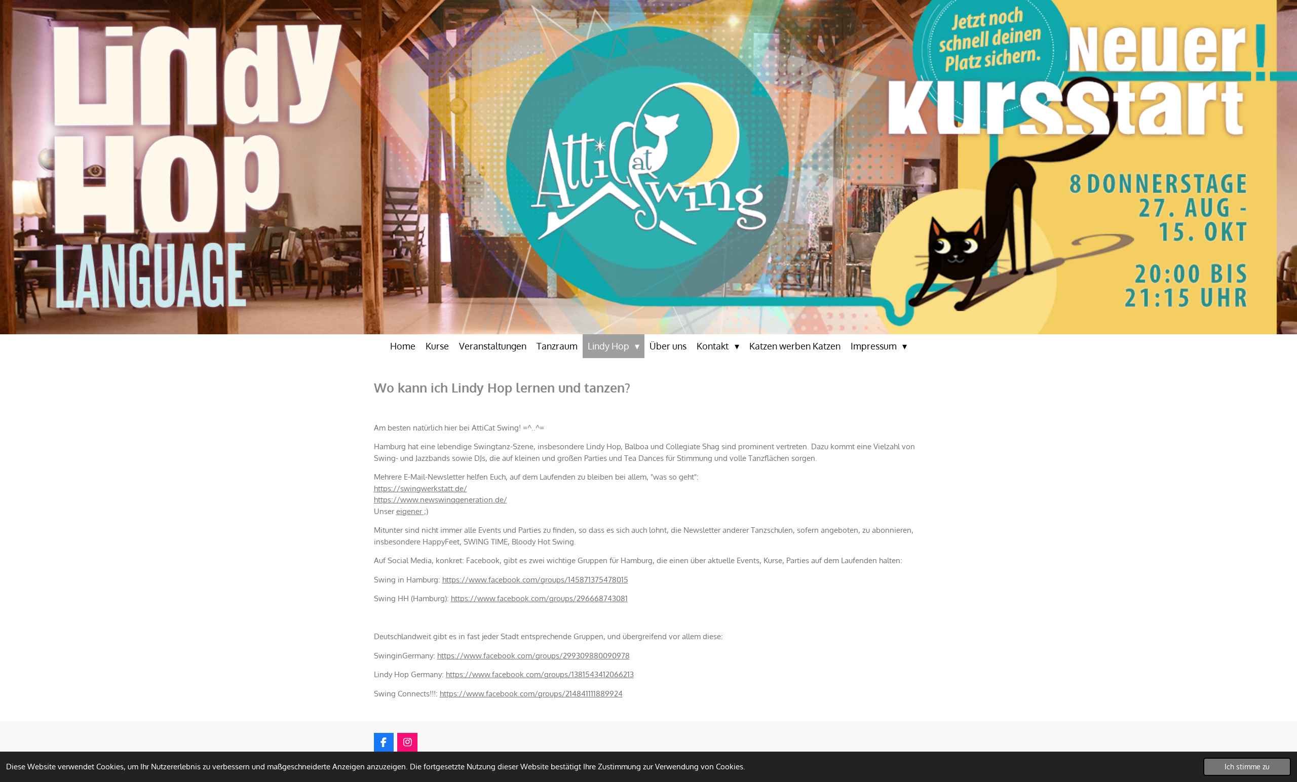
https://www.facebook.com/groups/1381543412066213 (540, 674)
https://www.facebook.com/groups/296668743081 (539, 598)
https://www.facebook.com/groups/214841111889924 (531, 693)
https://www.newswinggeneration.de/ (440, 499)
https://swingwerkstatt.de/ (420, 488)
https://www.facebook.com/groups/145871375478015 (535, 579)
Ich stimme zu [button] (1247, 766)
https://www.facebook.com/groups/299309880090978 (533, 655)
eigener (410, 511)
